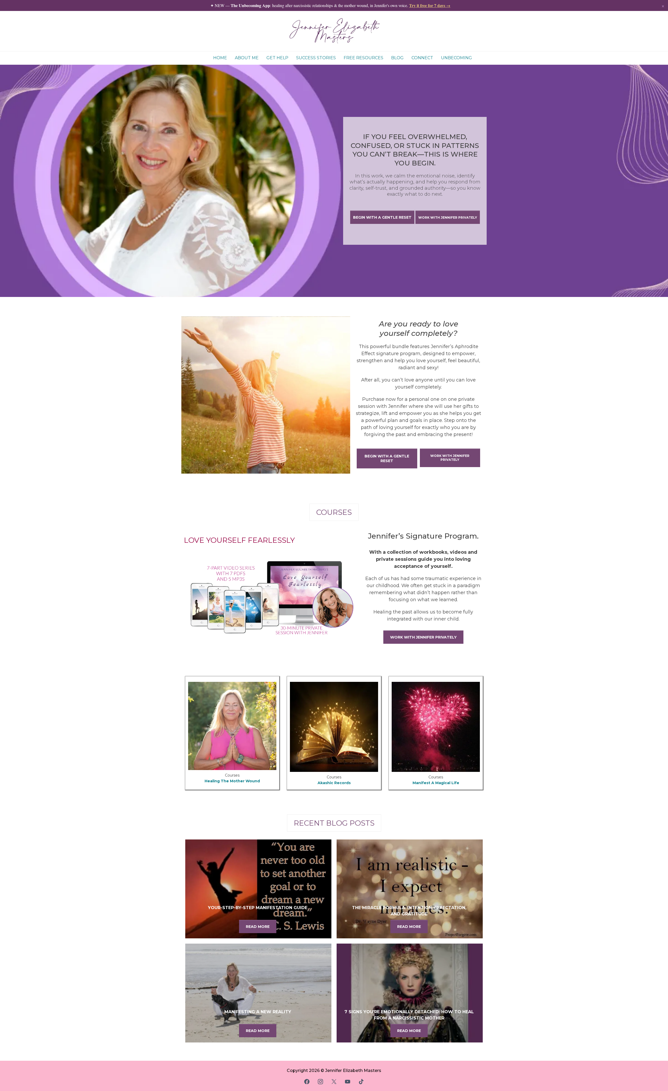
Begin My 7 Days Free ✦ (334, 571)
